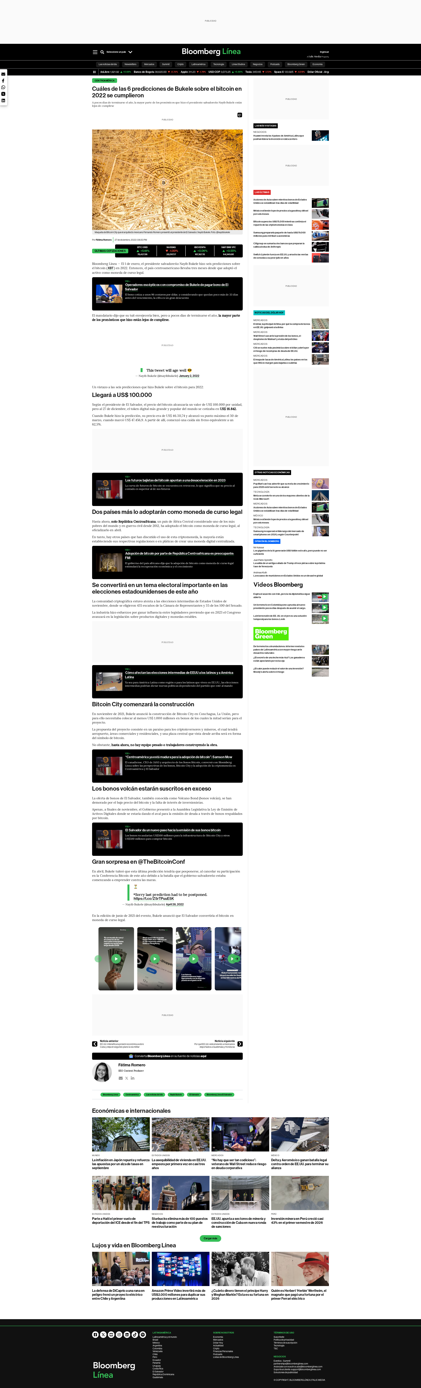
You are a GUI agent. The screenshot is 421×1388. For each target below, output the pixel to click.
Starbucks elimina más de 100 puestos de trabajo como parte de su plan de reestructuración (180, 1223)
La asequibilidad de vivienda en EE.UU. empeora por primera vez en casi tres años (179, 1164)
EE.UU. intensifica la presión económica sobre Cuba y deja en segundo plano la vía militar (122, 1045)
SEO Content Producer (131, 1070)
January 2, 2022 (189, 376)
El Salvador (194, 1095)
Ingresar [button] (324, 52)
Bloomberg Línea (110, 1095)
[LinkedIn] (132, 1078)
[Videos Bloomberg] (291, 585)
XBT (111, 268)
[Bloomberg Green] (291, 634)
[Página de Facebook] (95, 1334)
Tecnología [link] (218, 64)
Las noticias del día (154, 1095)
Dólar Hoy (218, 1342)
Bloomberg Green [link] (296, 64)
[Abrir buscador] (102, 52)
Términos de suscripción (285, 1342)
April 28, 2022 (175, 904)
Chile (155, 1354)
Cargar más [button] (210, 1238)
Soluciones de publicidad (286, 1372)
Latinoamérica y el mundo (165, 1337)
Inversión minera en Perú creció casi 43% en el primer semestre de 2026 (297, 1221)
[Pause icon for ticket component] (94, 72)
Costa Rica (158, 1368)
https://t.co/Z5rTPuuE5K (154, 899)
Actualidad (218, 1345)
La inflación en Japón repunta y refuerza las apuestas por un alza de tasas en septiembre (121, 1164)
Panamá (156, 1362)
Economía (218, 1337)
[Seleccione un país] (130, 52)
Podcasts (217, 1354)
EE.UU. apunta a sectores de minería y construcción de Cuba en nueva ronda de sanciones (238, 1223)
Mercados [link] (149, 64)
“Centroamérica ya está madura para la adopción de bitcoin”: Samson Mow (178, 757)
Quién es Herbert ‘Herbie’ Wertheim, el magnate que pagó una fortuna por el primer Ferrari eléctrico (298, 1295)
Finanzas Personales (223, 1351)
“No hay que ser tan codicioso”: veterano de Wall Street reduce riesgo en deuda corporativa (238, 1164)
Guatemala (158, 1377)
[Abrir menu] (95, 52)
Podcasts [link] (275, 64)
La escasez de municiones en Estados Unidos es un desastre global (288, 575)
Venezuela (157, 1351)
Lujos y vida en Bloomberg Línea (134, 1245)
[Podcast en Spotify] (142, 1334)
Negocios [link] (257, 64)
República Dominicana (163, 1374)
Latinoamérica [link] (198, 64)
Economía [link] (317, 64)
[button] (239, 115)
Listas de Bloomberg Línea (226, 1357)
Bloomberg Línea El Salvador (219, 1095)
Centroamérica (104, 80)
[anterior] (94, 1044)
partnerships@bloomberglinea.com (291, 1363)
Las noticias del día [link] (108, 64)
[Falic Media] (309, 57)
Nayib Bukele (176, 1095)
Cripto (216, 1348)
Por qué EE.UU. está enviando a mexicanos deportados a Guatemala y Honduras (214, 1045)
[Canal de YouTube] (111, 1334)
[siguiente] (240, 1044)
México (156, 1342)
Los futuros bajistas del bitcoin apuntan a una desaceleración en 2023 (175, 480)
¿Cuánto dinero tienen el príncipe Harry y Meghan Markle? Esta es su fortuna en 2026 (240, 1295)
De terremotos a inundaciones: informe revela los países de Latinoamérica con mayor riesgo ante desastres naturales (278, 649)
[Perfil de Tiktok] (135, 1334)
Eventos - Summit (282, 1361)
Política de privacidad (284, 1339)
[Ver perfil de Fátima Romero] (105, 1072)
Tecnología (279, 1345)
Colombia (157, 1348)
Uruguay (157, 1365)
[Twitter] (126, 1078)
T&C (276, 1348)
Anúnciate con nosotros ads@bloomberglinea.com (298, 1366)
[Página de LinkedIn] (127, 1334)
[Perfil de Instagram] (119, 1334)
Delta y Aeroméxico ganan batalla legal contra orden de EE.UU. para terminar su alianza (299, 1164)
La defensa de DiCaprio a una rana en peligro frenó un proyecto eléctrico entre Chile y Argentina (118, 1295)
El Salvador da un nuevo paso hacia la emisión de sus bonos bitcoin (173, 830)
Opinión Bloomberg (267, 541)
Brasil (155, 1339)
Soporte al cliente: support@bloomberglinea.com (297, 1369)
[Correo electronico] (120, 1078)
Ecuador (157, 1360)
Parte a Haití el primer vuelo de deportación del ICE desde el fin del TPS (121, 1221)
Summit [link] (166, 64)
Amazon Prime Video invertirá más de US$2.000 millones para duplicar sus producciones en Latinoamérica (178, 1295)
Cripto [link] (180, 64)
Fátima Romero (104, 239)
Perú (155, 1357)
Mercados (218, 1339)
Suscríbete (279, 1337)
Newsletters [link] (130, 64)
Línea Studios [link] (238, 64)
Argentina (157, 1345)
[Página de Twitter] (103, 1334)
